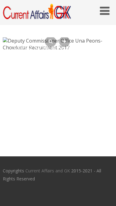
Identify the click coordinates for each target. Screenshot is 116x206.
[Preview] (50, 41)
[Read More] (64, 41)
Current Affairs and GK (47, 171)
